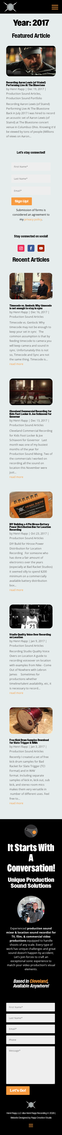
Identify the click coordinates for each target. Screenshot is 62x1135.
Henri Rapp (17, 89)
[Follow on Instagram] (21, 248)
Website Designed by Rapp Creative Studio (31, 1117)
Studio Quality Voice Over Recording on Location (30, 636)
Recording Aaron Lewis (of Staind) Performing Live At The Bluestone (26, 84)
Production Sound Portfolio (24, 98)
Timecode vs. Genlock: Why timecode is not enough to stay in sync (30, 307)
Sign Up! (21, 201)
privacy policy (33, 219)
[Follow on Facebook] (31, 248)
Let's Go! (18, 1090)
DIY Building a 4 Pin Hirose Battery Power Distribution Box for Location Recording (30, 527)
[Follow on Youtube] (41, 248)
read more (16, 364)
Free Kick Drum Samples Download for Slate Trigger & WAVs (29, 741)
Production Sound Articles (23, 93)
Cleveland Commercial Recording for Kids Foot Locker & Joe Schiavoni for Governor (30, 414)
